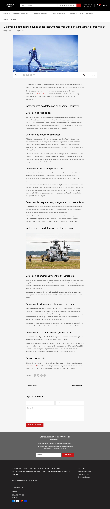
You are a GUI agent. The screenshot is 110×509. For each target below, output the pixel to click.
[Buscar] (78, 5)
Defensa (6, 13)
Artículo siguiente (77, 385)
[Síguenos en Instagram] (16, 495)
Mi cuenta (87, 6)
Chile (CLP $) (16, 487)
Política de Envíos (83, 474)
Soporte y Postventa (9, 19)
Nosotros (89, 13)
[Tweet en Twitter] (31, 75)
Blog (81, 13)
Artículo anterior (32, 385)
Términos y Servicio (84, 477)
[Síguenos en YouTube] (20, 495)
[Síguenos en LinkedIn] (23, 495)
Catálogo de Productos (40, 13)
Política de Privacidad (84, 471)
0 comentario (91, 75)
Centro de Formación (58, 13)
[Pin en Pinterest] (27, 75)
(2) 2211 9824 (34, 480)
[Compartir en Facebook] (24, 75)
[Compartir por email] (34, 75)
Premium (72, 13)
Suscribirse (67, 454)
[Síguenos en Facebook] (13, 495)
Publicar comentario (34, 425)
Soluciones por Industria (20, 13)
